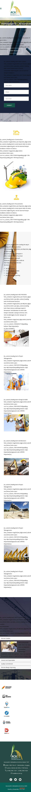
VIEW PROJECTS (15, 51)
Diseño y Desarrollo (13, 789)
